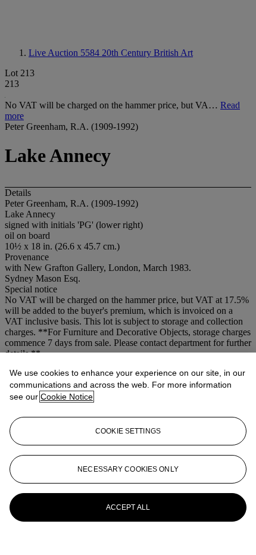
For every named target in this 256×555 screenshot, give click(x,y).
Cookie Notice (66, 396)
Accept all (128, 507)
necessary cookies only (128, 469)
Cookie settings (128, 431)
